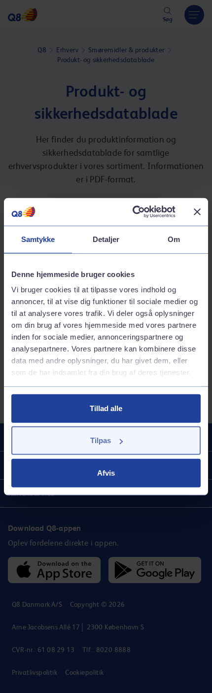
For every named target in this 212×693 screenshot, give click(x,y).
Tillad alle (106, 408)
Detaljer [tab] (106, 239)
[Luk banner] (197, 211)
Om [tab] (174, 239)
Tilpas (100, 440)
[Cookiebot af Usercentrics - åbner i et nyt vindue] (133, 212)
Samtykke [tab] (38, 239)
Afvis (106, 472)
